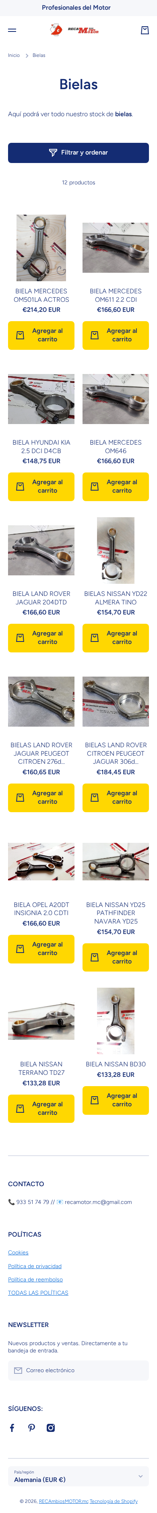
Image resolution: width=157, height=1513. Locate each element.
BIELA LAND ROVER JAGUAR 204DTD (41, 598)
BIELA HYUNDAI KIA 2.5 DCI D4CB (41, 447)
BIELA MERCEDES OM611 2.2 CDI (116, 295)
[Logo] (78, 30)
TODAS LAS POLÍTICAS (38, 1292)
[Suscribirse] (139, 1370)
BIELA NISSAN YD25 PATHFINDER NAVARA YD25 (115, 913)
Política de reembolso (35, 1279)
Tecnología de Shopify (114, 1501)
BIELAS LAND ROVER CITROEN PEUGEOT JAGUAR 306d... (116, 753)
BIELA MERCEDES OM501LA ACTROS (41, 295)
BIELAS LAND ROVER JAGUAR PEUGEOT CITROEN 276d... (41, 753)
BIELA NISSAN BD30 (116, 1064)
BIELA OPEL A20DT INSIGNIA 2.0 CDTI (41, 909)
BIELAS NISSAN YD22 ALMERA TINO (115, 598)
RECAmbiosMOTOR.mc (64, 1501)
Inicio (14, 55)
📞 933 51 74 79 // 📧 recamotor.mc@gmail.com (70, 1202)
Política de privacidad (35, 1266)
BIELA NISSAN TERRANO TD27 (41, 1068)
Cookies (18, 1252)
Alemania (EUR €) (40, 1480)
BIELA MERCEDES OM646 (116, 447)
